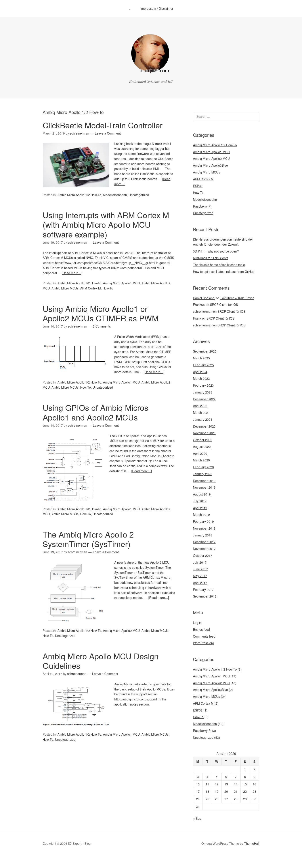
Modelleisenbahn (115, 195)
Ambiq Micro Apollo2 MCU (121, 630)
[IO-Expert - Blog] (151, 72)
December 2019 (204, 480)
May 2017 (200, 576)
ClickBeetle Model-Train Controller (102, 125)
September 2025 (204, 351)
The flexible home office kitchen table (219, 264)
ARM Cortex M (90, 288)
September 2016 (204, 596)
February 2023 (203, 385)
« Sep (197, 818)
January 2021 (202, 419)
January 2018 (202, 535)
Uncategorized (139, 195)
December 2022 (204, 399)
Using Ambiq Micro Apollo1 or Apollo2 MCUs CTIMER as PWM (101, 313)
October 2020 (202, 440)
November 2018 (204, 528)
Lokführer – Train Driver (237, 298)
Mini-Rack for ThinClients (210, 258)
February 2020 (203, 467)
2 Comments (102, 326)
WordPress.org (203, 643)
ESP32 (198, 185)
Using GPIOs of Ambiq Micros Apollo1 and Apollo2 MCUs (95, 412)
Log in (197, 622)
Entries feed (201, 629)
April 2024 (200, 372)
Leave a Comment (108, 133)
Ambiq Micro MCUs (65, 288)
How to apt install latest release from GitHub (223, 271)
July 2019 (199, 501)
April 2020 (200, 453)
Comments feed (204, 636)
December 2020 (204, 426)
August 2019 (202, 494)
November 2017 (204, 548)
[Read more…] (72, 273)
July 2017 (199, 562)
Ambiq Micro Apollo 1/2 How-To (79, 195)
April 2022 (200, 405)
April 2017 (200, 582)
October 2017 (202, 555)
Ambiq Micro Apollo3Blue (210, 165)
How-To (108, 288)
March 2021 (201, 412)
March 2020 (201, 460)
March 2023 (201, 378)
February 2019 (203, 521)
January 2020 (202, 474)
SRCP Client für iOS (224, 304)
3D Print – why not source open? (216, 251)
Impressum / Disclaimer (156, 8)
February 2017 (203, 589)
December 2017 (204, 542)
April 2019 (200, 508)
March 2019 (201, 514)
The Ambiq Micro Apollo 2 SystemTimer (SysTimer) (88, 538)
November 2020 (204, 433)
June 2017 (200, 569)
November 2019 (204, 487)
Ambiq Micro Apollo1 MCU (121, 283)
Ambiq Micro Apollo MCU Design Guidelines (101, 660)
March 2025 (201, 358)
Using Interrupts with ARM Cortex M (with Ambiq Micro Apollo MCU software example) (106, 224)
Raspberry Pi (202, 206)
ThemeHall (251, 843)
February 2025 (203, 365)
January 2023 (202, 392)
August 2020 (202, 446)
